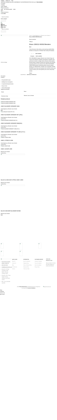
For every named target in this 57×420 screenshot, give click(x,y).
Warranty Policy (26, 266)
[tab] (23, 74)
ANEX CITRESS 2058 (7, 140)
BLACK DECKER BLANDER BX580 (11, 211)
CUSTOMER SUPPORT (39, 259)
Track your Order (26, 268)
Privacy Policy (37, 266)
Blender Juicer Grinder (12, 108)
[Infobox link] (47, 246)
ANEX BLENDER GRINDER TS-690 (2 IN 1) (13, 132)
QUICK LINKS (14, 259)
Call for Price (3, 118)
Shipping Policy (26, 263)
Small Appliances (4, 108)
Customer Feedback (38, 261)
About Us (13, 261)
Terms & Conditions (38, 263)
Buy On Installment (26, 261)
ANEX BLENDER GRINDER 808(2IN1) (11, 123)
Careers (13, 268)
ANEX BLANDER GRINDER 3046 (10, 106)
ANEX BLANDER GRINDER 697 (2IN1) (11, 114)
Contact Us (14, 263)
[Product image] (8, 103)
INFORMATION (26, 259)
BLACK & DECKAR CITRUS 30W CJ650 (12, 180)
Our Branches (14, 266)
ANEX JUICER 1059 (6, 149)
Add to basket (38, 53)
